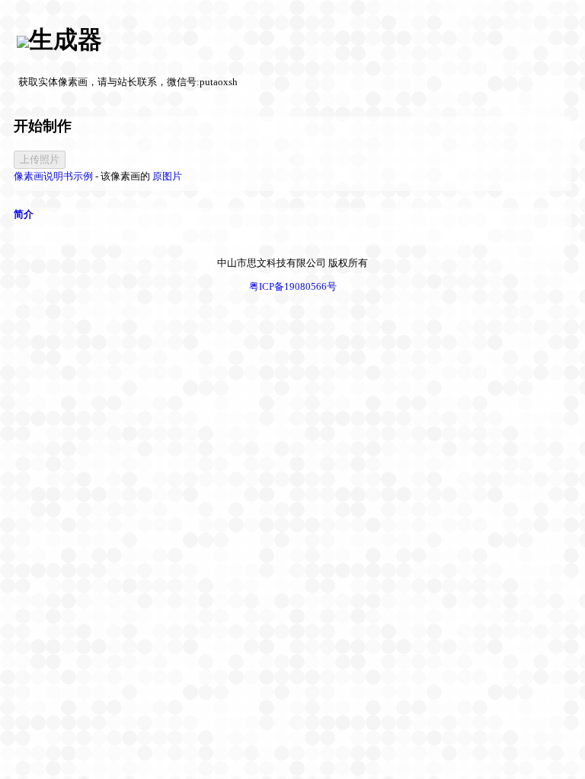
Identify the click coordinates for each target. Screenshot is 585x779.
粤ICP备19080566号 (293, 286)
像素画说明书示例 (53, 176)
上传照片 (39, 159)
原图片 (167, 176)
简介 (24, 214)
